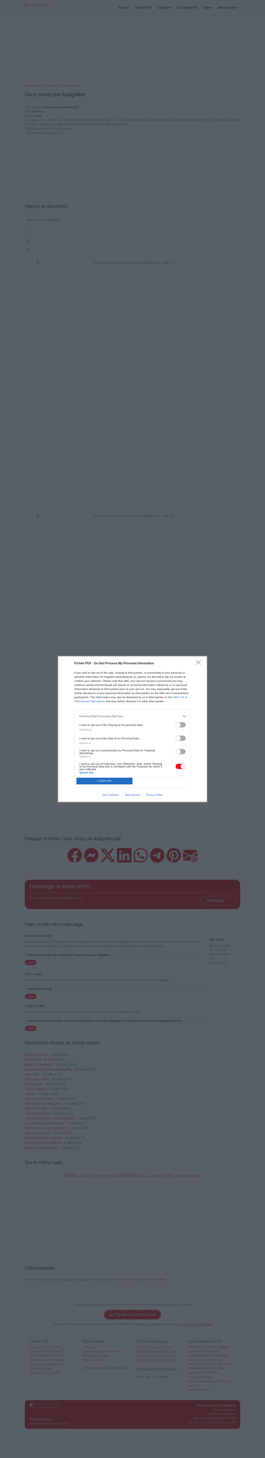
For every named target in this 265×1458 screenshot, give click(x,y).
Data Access (132, 794)
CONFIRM (104, 780)
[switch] (181, 724)
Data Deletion (110, 794)
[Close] (199, 663)
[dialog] (132, 729)
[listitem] (132, 716)
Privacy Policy (154, 794)
